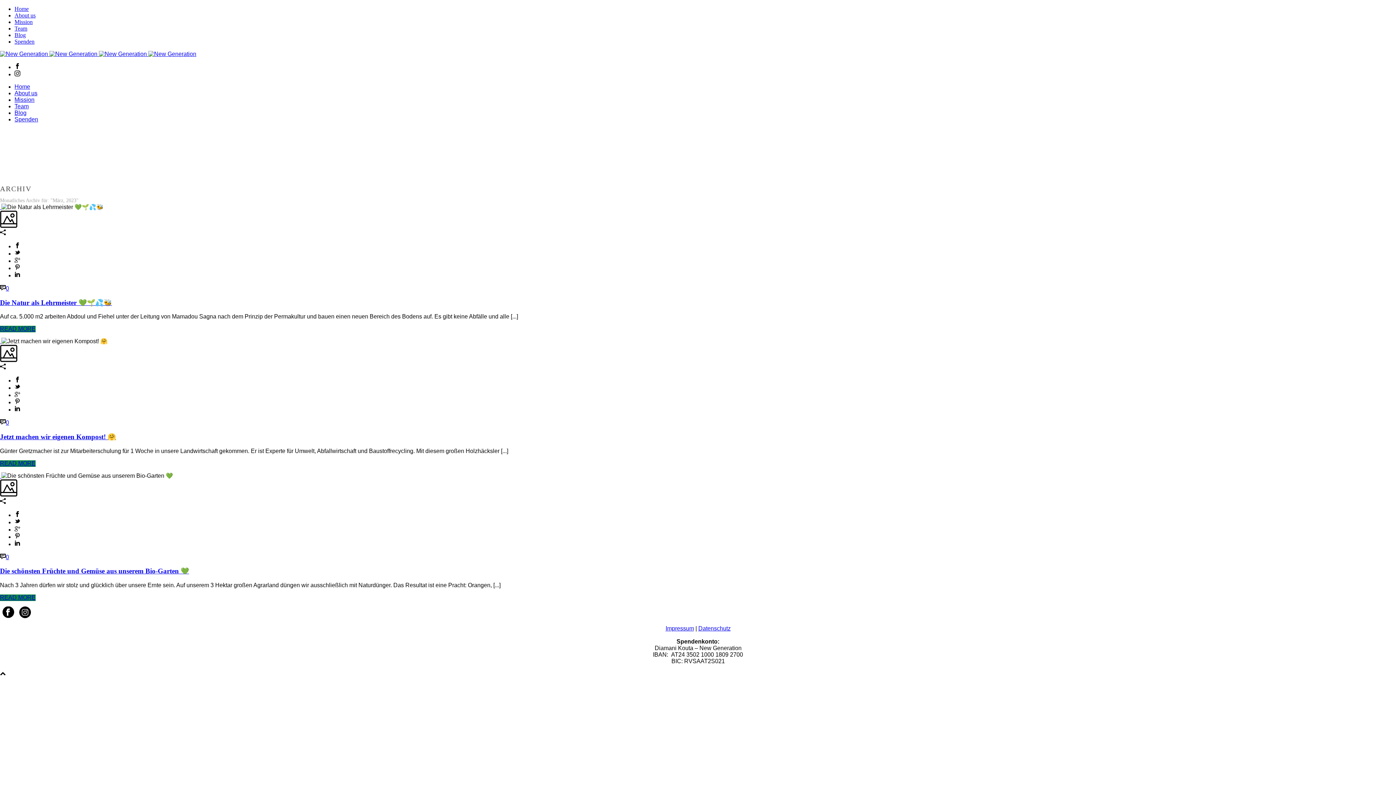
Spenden (25, 42)
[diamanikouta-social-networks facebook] (8, 616)
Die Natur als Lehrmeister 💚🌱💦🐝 (56, 303)
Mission (24, 22)
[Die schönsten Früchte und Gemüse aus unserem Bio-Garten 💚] (0, 476)
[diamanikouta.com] (98, 54)
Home (22, 9)
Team (21, 28)
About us (25, 15)
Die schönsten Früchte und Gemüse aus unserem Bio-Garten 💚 (94, 571)
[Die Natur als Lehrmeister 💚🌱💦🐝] (0, 207)
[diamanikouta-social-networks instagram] (25, 616)
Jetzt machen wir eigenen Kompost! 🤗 (58, 437)
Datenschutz (714, 628)
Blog (20, 35)
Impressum (680, 628)
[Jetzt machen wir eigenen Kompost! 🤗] (0, 341)
